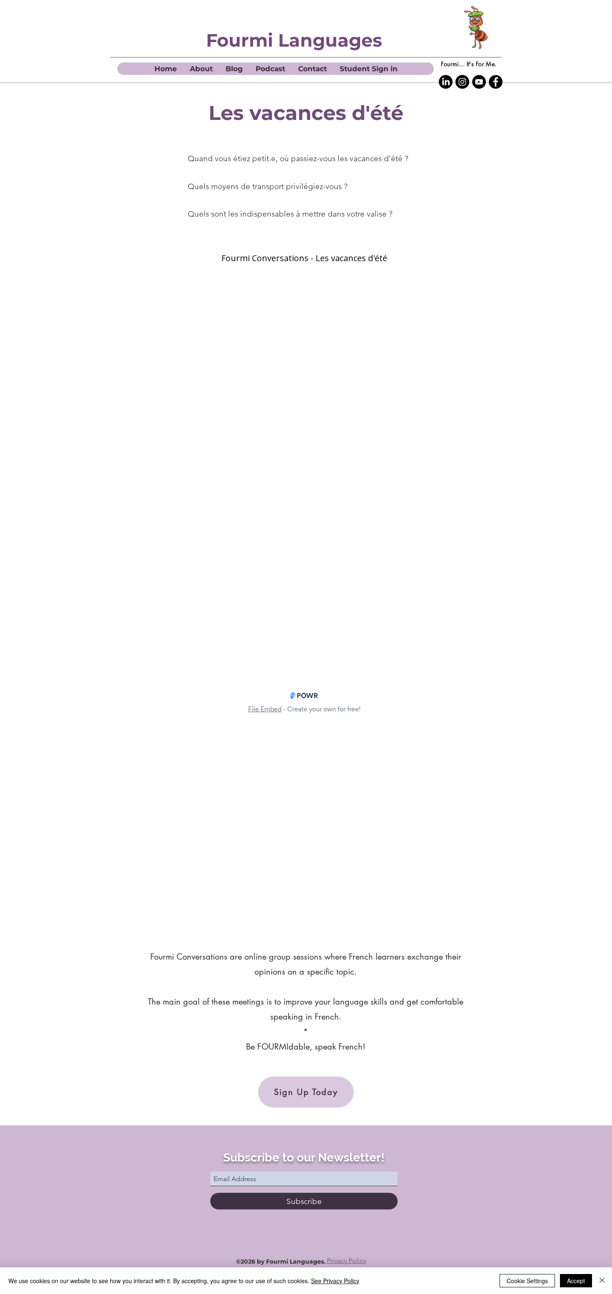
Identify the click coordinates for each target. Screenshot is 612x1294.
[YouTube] (479, 82)
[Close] (602, 1280)
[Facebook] (496, 82)
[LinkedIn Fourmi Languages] (446, 82)
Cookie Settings (527, 1281)
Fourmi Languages (294, 40)
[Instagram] (462, 82)
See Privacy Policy (335, 1281)
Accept (576, 1281)
